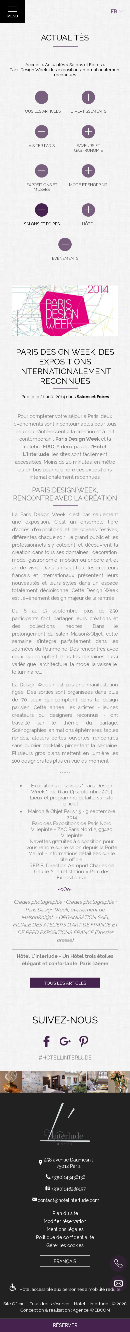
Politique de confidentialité (65, 1237)
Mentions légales (65, 1229)
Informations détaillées (74, 854)
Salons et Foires (86, 64)
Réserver (65, 1325)
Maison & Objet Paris (51, 811)
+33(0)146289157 (68, 1189)
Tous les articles (65, 983)
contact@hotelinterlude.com (68, 1200)
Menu (12, 16)
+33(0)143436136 (68, 1177)
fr (114, 11)
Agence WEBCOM (91, 1310)
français (65, 1261)
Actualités (55, 64)
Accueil (33, 64)
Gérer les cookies (65, 1245)
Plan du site (65, 1213)
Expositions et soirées (56, 786)
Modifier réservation (65, 1221)
